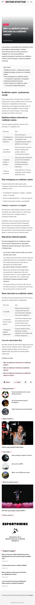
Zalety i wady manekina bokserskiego (12, 447)
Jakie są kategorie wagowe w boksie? (22, 455)
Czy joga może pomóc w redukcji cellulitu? (14, 565)
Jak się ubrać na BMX (17, 464)
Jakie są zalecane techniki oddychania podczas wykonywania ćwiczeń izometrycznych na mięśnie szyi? (16, 556)
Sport (6, 24)
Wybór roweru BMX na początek (21, 472)
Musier (31, 595)
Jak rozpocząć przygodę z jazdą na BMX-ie (14, 510)
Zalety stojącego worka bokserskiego (22, 409)
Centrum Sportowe (15, 1)
